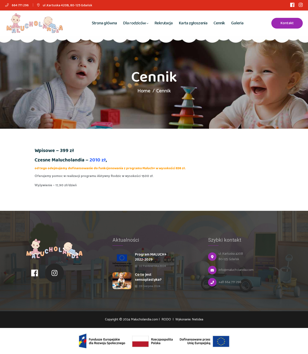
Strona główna (104, 23)
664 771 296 (20, 5)
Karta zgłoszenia (193, 23)
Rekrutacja (163, 23)
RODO (167, 319)
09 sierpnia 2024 (149, 286)
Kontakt (287, 23)
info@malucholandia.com (236, 270)
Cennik (219, 23)
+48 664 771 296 (230, 282)
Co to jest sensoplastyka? (148, 277)
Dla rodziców (134, 23)
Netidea (197, 319)
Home (143, 91)
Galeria (237, 23)
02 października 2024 (152, 266)
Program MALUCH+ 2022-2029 (151, 257)
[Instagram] (54, 273)
